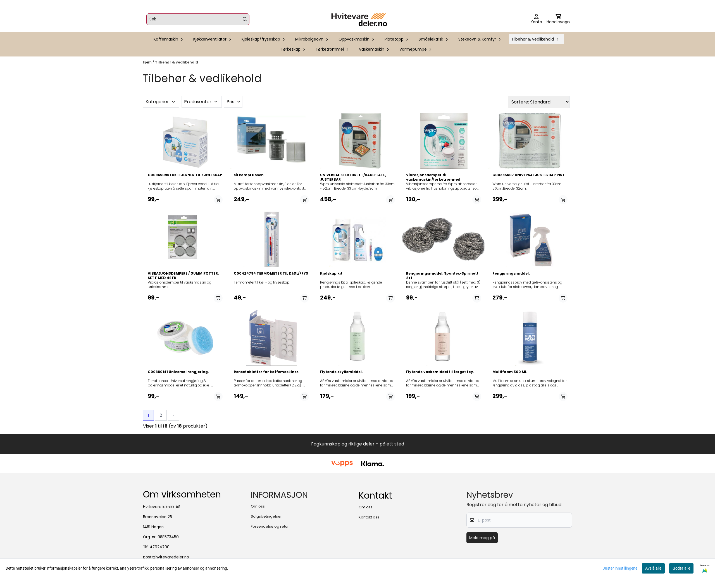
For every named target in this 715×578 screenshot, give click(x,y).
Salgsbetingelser (266, 516)
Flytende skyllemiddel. (341, 372)
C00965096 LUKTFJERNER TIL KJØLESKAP (185, 175)
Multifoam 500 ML (509, 372)
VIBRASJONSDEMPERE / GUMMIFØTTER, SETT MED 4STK (183, 275)
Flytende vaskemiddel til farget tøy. (440, 372)
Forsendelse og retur (270, 526)
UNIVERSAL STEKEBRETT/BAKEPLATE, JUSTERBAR (353, 177)
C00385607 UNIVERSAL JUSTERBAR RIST (528, 175)
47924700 (160, 547)
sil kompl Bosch (249, 175)
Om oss (258, 506)
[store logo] (359, 19)
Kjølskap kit (331, 273)
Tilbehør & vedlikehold (176, 62)
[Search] (245, 19)
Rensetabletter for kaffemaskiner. (266, 372)
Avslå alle (653, 568)
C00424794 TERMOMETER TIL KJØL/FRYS (271, 273)
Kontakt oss (369, 517)
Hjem (147, 62)
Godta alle (681, 568)
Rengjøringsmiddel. (511, 273)
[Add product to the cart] (218, 199)
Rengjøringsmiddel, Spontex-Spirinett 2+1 (442, 275)
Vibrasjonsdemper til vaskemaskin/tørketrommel (433, 177)
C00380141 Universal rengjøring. (178, 372)
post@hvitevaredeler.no (166, 557)
